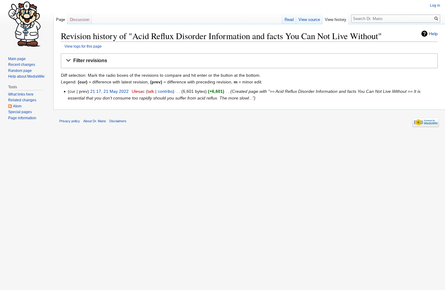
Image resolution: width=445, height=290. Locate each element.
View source (309, 19)
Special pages (20, 112)
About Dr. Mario (94, 121)
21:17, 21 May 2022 (109, 91)
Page (60, 19)
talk (150, 91)
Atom (17, 106)
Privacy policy (69, 121)
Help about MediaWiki (26, 76)
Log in (435, 5)
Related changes (22, 100)
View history (335, 19)
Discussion (79, 19)
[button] (249, 61)
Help (433, 33)
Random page (20, 71)
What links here (21, 94)
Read (289, 19)
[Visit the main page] (26, 24)
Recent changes (21, 64)
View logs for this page (83, 46)
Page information (22, 118)
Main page (17, 59)
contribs (165, 91)
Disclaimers (118, 121)
